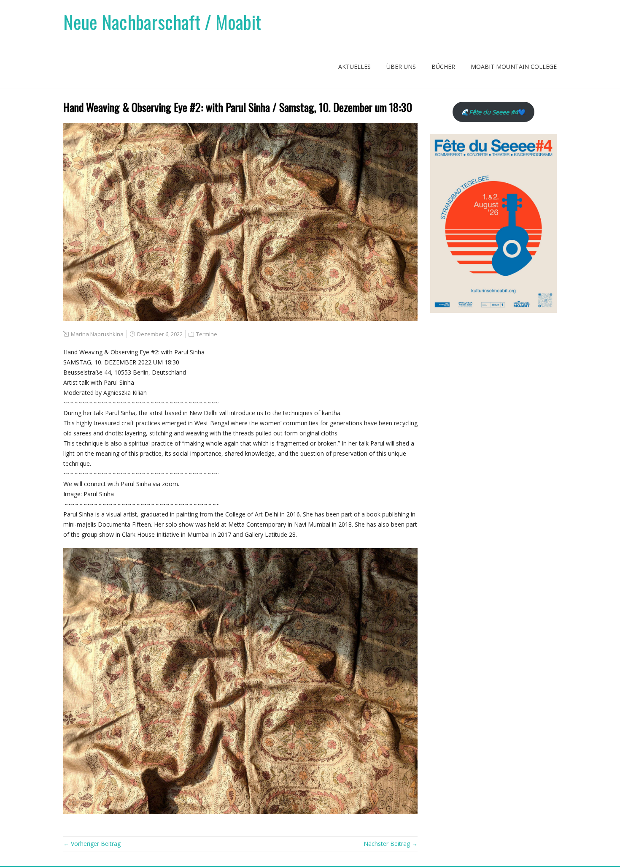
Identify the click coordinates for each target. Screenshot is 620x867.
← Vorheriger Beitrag (92, 844)
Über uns (401, 67)
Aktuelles (354, 67)
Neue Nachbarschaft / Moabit (162, 21)
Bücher (443, 67)
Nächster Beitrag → (391, 844)
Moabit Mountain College (514, 67)
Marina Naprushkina (97, 334)
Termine (206, 334)
